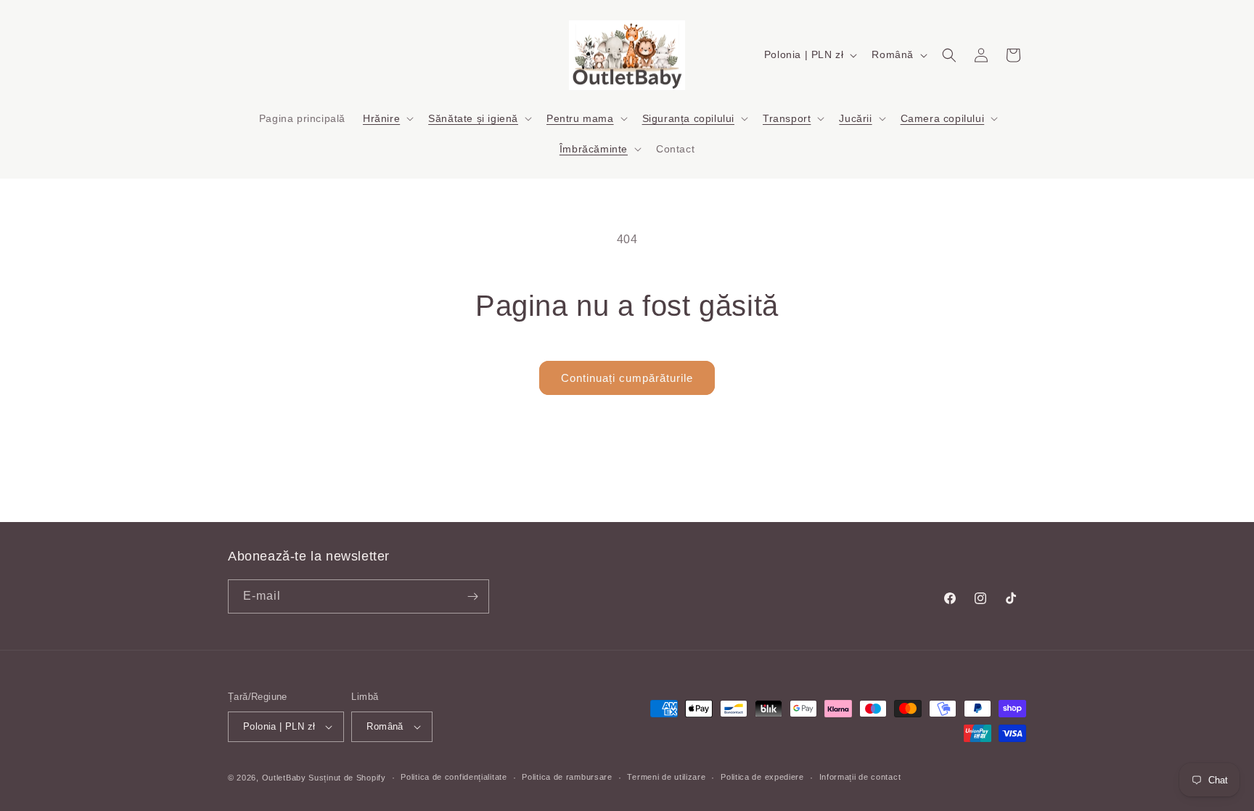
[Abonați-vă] (472, 596)
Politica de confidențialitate (454, 777)
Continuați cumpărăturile (627, 378)
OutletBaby (284, 777)
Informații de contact (860, 777)
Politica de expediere (762, 777)
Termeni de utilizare (666, 777)
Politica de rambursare (567, 777)
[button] (386, 118)
